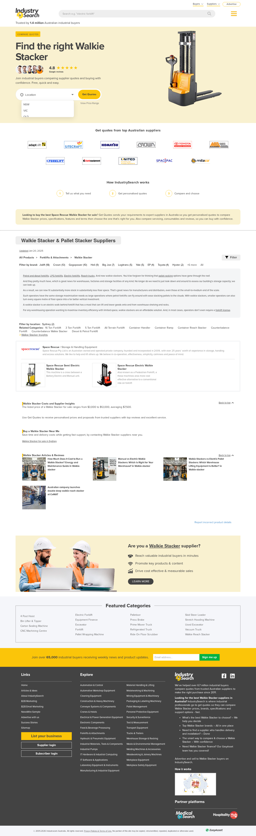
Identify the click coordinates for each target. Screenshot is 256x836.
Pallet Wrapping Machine (89, 634)
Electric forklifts (72, 275)
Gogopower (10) (78, 264)
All (202, 264)
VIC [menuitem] (25, 110)
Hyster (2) (177, 264)
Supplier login (46, 745)
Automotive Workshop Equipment (97, 690)
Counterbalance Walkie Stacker (49, 331)
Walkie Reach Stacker (197, 634)
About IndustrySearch (32, 695)
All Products (26, 257)
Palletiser (135, 614)
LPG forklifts (56, 275)
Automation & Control (91, 685)
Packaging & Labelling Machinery (144, 701)
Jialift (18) (44, 264)
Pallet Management (137, 706)
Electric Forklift (83, 614)
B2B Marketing (29, 701)
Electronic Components (92, 722)
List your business (46, 736)
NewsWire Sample (30, 711)
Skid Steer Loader (195, 614)
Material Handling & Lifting (140, 685)
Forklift (79, 629)
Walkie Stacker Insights (34, 335)
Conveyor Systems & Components (98, 706)
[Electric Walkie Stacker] (127, 360)
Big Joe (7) (108, 264)
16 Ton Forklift (53, 327)
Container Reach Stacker (192, 327)
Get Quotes (89, 94)
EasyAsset (227, 746)
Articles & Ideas (29, 690)
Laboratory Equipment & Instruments (99, 765)
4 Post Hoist (27, 616)
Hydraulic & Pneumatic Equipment (98, 738)
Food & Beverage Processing (95, 727)
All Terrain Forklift (115, 327)
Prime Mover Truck (141, 624)
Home (24, 685)
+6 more (192, 264)
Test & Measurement (137, 722)
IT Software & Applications (94, 759)
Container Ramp (164, 327)
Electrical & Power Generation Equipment (101, 717)
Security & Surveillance (138, 717)
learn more (140, 581)
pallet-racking (166, 275)
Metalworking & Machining (140, 690)
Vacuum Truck (193, 629)
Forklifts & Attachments (54, 257)
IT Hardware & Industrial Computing (98, 754)
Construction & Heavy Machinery (97, 701)
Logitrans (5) (125, 264)
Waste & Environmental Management (146, 743)
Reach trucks (88, 275)
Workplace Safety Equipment (141, 765)
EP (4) (151, 264)
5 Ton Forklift (92, 327)
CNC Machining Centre (33, 630)
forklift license (223, 310)
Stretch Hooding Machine (200, 619)
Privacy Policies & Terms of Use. (98, 831)
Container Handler (139, 327)
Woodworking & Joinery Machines (144, 754)
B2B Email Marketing (32, 706)
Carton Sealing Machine (34, 626)
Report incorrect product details (213, 522)
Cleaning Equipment (90, 695)
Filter (233, 257)
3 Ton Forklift (73, 327)
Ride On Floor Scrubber (144, 634)
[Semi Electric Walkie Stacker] (56, 360)
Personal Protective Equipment (143, 711)
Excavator (81, 624)
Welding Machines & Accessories (144, 749)
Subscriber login (47, 753)
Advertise (232, 4)
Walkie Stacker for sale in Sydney (39, 441)
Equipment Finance (86, 619)
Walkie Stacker (83, 257)
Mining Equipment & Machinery (143, 695)
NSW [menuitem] (26, 104)
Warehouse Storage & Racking (142, 738)
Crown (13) (59, 264)
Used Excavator (194, 624)
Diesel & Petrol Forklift (85, 331)
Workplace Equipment (138, 759)
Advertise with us (30, 717)
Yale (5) (140, 264)
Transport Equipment (137, 727)
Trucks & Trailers (135, 733)
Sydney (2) (48, 324)
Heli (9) (95, 264)
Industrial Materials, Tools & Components (101, 743)
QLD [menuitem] (26, 116)
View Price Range (89, 103)
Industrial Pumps (89, 749)
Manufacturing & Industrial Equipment (99, 770)
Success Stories (29, 722)
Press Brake (137, 619)
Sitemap (25, 727)
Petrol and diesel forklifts (36, 275)
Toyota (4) (163, 264)
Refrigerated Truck (141, 629)
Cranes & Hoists (88, 711)
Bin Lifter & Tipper (30, 621)
